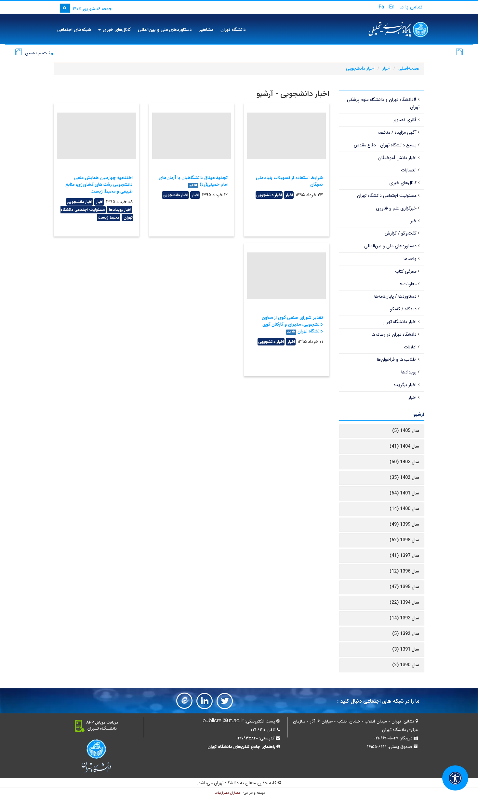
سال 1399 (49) (404, 524)
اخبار (386, 68)
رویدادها (409, 372)
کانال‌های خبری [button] (116, 29)
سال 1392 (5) (405, 633)
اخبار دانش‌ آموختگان (397, 157)
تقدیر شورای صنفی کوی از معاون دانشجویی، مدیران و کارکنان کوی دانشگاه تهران (292, 324)
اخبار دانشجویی (360, 68)
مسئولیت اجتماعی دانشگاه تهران (387, 195)
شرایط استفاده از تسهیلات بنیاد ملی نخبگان (289, 181)
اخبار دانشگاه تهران (399, 321)
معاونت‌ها (408, 284)
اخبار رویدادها (119, 210)
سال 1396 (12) (404, 571)
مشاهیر (206, 29)
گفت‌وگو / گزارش (401, 233)
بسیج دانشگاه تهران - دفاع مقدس (385, 145)
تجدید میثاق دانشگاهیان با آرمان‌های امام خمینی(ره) (193, 181)
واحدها (410, 258)
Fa (381, 7)
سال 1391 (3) (405, 649)
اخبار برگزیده (405, 384)
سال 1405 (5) (405, 430)
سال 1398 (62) (404, 540)
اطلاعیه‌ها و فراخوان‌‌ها (397, 359)
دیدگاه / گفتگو (403, 309)
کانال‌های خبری (403, 182)
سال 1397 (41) (404, 555)
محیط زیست (109, 217)
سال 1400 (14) (404, 508)
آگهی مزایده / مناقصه (397, 132)
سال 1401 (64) (404, 493)
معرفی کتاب (406, 271)
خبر (413, 220)
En (391, 7)
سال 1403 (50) (404, 462)
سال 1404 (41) (404, 446)
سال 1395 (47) (404, 586)
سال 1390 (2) (405, 665)
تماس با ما (410, 7)
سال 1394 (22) (404, 602)
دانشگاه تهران (233, 29)
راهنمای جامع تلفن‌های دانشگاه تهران (241, 746)
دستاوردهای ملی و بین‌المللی (165, 29)
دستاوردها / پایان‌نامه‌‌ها (395, 296)
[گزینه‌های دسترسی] (455, 777)
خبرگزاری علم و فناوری (396, 208)
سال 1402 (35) (404, 477)
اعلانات (410, 347)
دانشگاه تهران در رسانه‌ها (394, 334)
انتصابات (409, 170)
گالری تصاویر (405, 119)
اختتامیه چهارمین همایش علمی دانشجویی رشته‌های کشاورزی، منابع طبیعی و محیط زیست (99, 184)
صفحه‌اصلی (408, 68)
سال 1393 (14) (404, 618)
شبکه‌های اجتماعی (74, 29)
